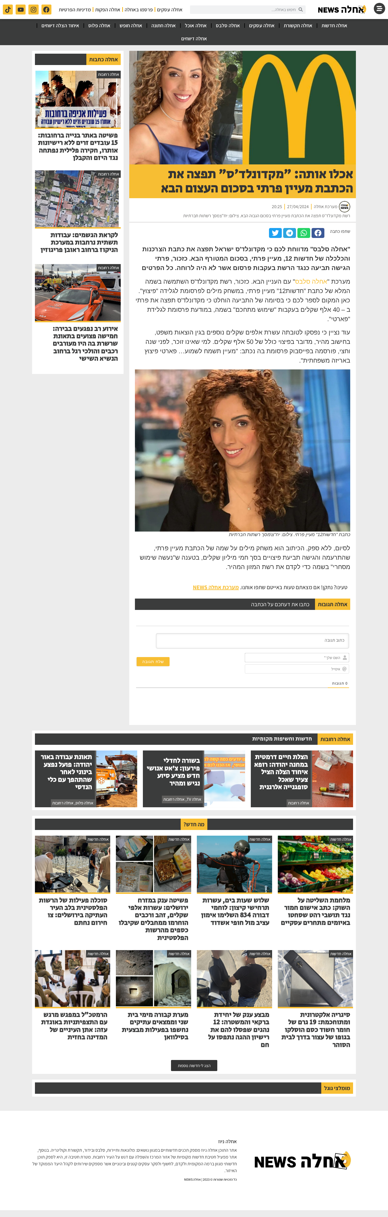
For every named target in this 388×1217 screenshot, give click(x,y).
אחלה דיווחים (194, 38)
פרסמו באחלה (139, 9)
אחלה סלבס (228, 25)
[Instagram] (33, 9)
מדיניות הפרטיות (75, 9)
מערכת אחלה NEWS (216, 587)
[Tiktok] (8, 9)
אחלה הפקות (107, 9)
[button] (318, 233)
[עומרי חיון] (342, 9)
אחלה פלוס (99, 25)
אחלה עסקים (170, 9)
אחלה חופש (131, 25)
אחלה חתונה (163, 25)
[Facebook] (46, 9)
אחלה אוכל (196, 25)
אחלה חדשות (334, 25)
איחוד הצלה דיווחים (60, 25)
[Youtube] (21, 9)
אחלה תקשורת (298, 25)
